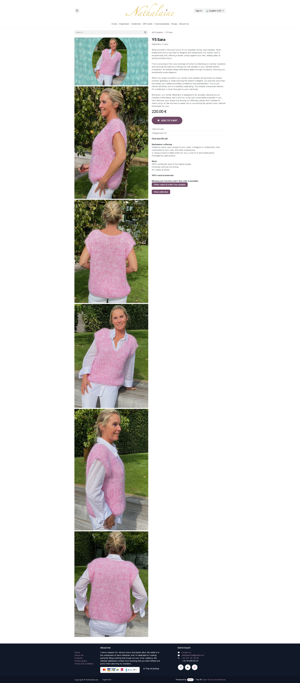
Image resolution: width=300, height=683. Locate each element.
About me (78, 655)
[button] (77, 10)
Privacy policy (80, 661)
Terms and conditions (84, 663)
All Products (157, 32)
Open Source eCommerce (214, 679)
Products (78, 658)
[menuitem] (114, 23)
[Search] (145, 32)
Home (77, 652)
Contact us (186, 652)
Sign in (199, 10)
